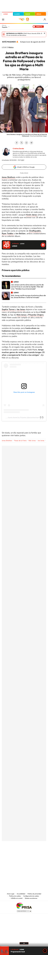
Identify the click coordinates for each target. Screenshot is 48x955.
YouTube (19, 852)
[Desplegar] (24, 943)
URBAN (38, 14)
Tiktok (15, 852)
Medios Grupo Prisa (24, 911)
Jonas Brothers (7, 441)
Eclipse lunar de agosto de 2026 (32, 42)
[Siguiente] (45, 42)
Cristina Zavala (18, 149)
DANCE (27, 14)
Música (11, 47)
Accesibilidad (21, 894)
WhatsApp (26, 143)
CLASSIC (17, 14)
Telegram (31, 143)
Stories (37, 852)
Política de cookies (15, 896)
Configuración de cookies (31, 896)
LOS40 (5, 14)
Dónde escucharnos (31, 898)
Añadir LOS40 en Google (26, 167)
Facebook (17, 143)
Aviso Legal (10, 894)
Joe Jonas (41, 441)
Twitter (22, 143)
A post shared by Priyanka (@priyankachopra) (24, 417)
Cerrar (44, 33)
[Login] (45, 19)
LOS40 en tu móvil (16, 898)
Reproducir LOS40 (43, 245)
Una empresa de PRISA (24, 906)
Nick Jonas (32, 441)
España (4, 27)
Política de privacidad (34, 894)
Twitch (33, 852)
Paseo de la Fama (20, 441)
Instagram (10, 852)
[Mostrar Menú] (3, 19)
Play (45, 950)
